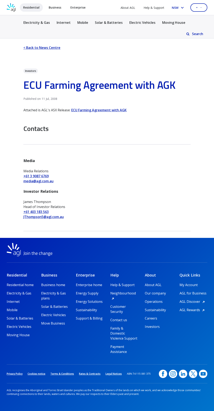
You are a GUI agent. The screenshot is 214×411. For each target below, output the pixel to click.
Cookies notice (36, 373)
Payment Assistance (118, 346)
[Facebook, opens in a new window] (163, 374)
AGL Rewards (193, 309)
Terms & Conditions (62, 373)
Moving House (173, 22)
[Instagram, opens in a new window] (173, 374)
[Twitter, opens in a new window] (193, 374)
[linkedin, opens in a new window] (183, 374)
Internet (64, 22)
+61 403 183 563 (36, 211)
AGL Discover (193, 301)
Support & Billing (89, 318)
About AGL (128, 8)
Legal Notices (114, 373)
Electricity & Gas (36, 25)
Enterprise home (89, 285)
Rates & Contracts (90, 373)
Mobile (82, 22)
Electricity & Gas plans (53, 293)
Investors (152, 326)
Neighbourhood (124, 293)
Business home (53, 285)
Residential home (20, 285)
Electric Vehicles (142, 22)
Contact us (118, 320)
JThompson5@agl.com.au (43, 216)
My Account (189, 285)
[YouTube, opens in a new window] (203, 374)
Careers (151, 318)
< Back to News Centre (41, 47)
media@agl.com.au (38, 181)
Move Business (53, 323)
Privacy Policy (15, 373)
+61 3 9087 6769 (36, 176)
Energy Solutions (89, 301)
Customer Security (118, 306)
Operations (154, 301)
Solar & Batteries (109, 22)
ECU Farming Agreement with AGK (99, 110)
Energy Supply (87, 293)
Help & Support (154, 8)
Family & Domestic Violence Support (123, 328)
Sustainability (86, 310)
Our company (155, 293)
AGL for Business (193, 293)
